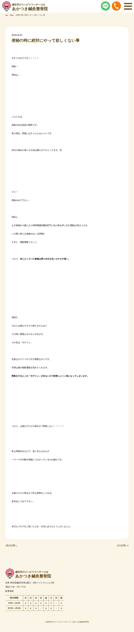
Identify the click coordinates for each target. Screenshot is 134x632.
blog (11, 15)
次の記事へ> (123, 545)
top (6, 15)
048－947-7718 (18, 587)
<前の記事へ (11, 545)
